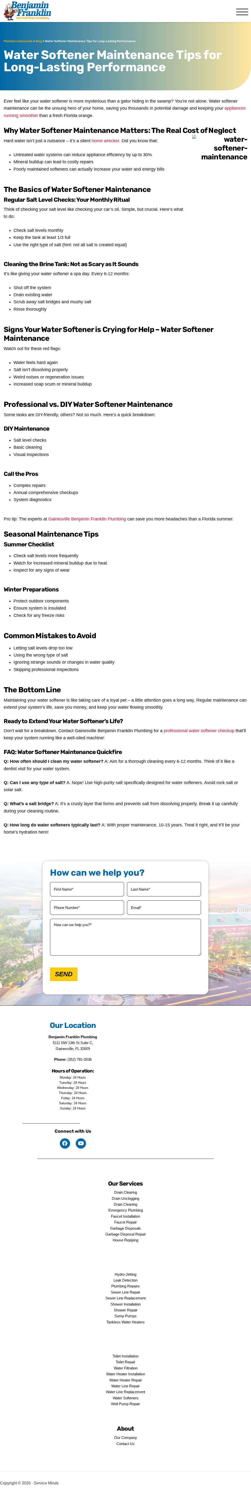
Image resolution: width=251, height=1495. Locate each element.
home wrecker (105, 140)
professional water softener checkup (199, 730)
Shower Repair (126, 1310)
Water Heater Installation (125, 1374)
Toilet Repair (125, 1362)
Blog (39, 41)
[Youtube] (81, 1143)
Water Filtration (126, 1368)
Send (64, 974)
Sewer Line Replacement (125, 1298)
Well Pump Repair (125, 1404)
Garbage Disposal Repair (125, 1234)
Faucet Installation (125, 1216)
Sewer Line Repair (125, 1292)
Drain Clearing (125, 1192)
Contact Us (125, 1444)
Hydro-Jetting (125, 1274)
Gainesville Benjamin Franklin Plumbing (87, 519)
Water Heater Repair (125, 1380)
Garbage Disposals (125, 1228)
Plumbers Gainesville (18, 41)
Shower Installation (126, 1304)
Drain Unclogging (125, 1198)
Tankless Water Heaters (125, 1322)
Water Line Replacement (125, 1392)
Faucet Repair (125, 1222)
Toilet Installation (125, 1356)
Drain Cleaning (125, 1204)
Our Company (125, 1438)
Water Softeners (125, 1398)
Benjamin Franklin (30, 11)
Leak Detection (125, 1280)
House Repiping (125, 1240)
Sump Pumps (125, 1316)
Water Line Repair (125, 1386)
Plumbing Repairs (125, 1286)
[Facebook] (65, 1143)
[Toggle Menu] (242, 12)
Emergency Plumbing (125, 1210)
